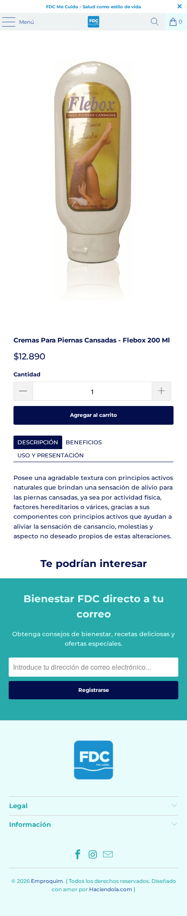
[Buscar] (155, 21)
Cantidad (26, 374)
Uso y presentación (50, 455)
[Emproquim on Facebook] (77, 855)
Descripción (37, 442)
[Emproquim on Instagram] (93, 855)
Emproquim (47, 881)
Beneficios (84, 442)
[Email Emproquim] (108, 855)
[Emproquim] (93, 21)
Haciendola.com (110, 889)
